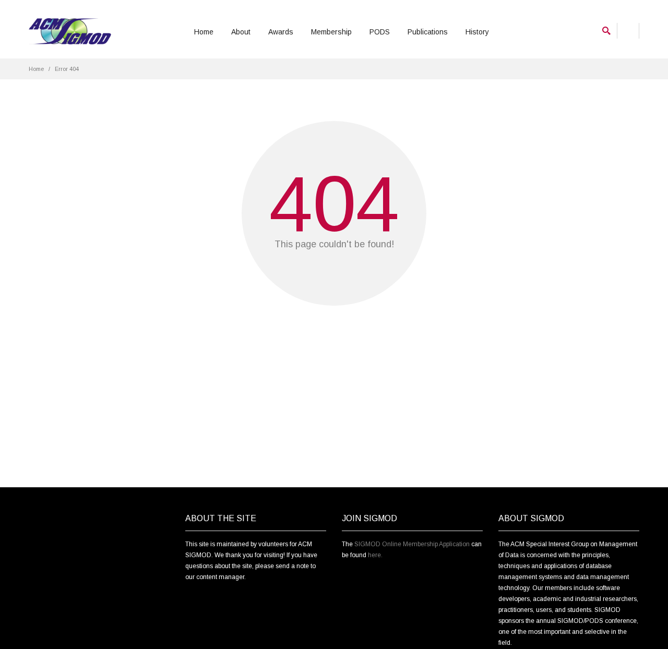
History (477, 32)
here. (375, 555)
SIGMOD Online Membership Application (412, 544)
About (240, 32)
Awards (280, 32)
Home (203, 32)
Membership (331, 32)
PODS (379, 32)
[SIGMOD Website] (70, 31)
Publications (428, 32)
